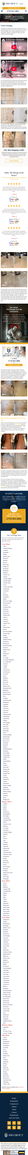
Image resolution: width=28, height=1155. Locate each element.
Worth (4, 797)
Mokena (5, 1063)
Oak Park (5, 712)
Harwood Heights (7, 631)
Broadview (6, 568)
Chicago (5, 576)
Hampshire (5, 903)
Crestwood (5, 591)
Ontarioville (6, 856)
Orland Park (6, 718)
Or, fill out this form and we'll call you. (14, 521)
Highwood (5, 956)
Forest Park (6, 611)
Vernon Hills (6, 1010)
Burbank (5, 572)
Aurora (5, 805)
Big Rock (5, 887)
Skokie (5, 759)
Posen (4, 732)
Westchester (6, 783)
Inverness (5, 647)
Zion (4, 1023)
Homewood (6, 643)
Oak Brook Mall (7, 852)
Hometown (6, 641)
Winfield (5, 874)
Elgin (4, 897)
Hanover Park (6, 627)
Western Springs (7, 785)
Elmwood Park (6, 603)
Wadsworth (6, 1015)
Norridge (5, 698)
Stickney (5, 765)
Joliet (4, 1057)
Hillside (5, 635)
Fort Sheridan (6, 935)
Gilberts (5, 901)
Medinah (5, 844)
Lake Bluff (5, 970)
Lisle (4, 840)
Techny (5, 775)
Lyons (4, 676)
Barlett (4, 808)
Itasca (4, 836)
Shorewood (6, 1078)
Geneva (5, 899)
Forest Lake (6, 933)
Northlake (5, 706)
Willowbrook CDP (7, 872)
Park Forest (6, 728)
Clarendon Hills (7, 820)
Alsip (4, 546)
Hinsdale (5, 834)
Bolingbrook (6, 1041)
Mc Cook (5, 684)
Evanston (5, 605)
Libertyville (6, 978)
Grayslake (5, 942)
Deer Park (5, 595)
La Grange (5, 657)
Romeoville (6, 1076)
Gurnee (5, 948)
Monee (5, 1065)
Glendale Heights (7, 832)
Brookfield (5, 570)
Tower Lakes (6, 1008)
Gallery (14, 1107)
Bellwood (5, 558)
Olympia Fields (7, 714)
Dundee (5, 893)
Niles (4, 696)
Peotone (5, 1072)
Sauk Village (6, 753)
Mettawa (5, 986)
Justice (4, 651)
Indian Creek (6, 958)
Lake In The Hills (7, 1033)
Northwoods (6, 848)
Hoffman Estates (7, 639)
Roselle (5, 858)
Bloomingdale (6, 814)
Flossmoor (5, 609)
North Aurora (6, 907)
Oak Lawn (5, 710)
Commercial (14, 1104)
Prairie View (6, 998)
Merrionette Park (7, 688)
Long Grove (6, 984)
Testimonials (14, 1115)
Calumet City (6, 574)
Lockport (5, 1059)
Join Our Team (14, 1118)
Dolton (5, 599)
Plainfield (5, 1074)
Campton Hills (6, 889)
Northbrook (6, 702)
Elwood (5, 1051)
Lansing (5, 666)
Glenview (5, 619)
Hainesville (6, 950)
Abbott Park (6, 919)
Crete (4, 593)
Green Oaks (6, 946)
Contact (14, 1112)
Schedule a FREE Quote (14, 8)
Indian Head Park (7, 645)
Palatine (5, 720)
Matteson (5, 680)
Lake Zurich (6, 976)
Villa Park (5, 860)
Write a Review (2, 11)
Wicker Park (6, 789)
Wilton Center (6, 1084)
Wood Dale (6, 876)
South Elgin (6, 913)
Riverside (5, 745)
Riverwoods (6, 1000)
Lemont (5, 668)
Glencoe (5, 617)
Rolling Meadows (7, 749)
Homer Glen (6, 1055)
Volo (4, 1012)
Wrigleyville (6, 799)
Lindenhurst (6, 982)
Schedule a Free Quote (14, 365)
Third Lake (6, 1006)
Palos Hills (5, 724)
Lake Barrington (7, 968)
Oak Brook (6, 850)
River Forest (6, 738)
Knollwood (6, 966)
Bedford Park (6, 556)
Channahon (6, 1045)
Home (14, 1098)
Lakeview (5, 664)
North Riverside (7, 700)
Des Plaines (6, 597)
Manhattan (5, 1061)
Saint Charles (6, 911)
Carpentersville (6, 891)
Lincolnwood (6, 672)
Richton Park (6, 736)
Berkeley (5, 560)
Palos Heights (6, 722)
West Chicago (6, 866)
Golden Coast (6, 623)
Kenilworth (6, 653)
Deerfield (5, 931)
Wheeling (5, 787)
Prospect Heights (7, 734)
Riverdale (5, 743)
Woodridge (6, 878)
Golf (4, 625)
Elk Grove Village (7, 601)
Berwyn (5, 562)
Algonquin (5, 1027)
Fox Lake (5, 938)
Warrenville (6, 862)
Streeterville (6, 771)
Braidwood (6, 1043)
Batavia (5, 810)
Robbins (5, 747)
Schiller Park (6, 757)
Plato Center (6, 909)
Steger (4, 763)
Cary (4, 1029)
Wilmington (6, 1082)
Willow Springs (7, 791)
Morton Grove (6, 692)
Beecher (5, 1039)
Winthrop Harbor (7, 1021)
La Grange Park (7, 661)
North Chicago (6, 992)
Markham (5, 678)
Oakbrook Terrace (7, 854)
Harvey (5, 629)
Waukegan (5, 1019)
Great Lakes (6, 944)
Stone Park (5, 767)
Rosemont (5, 751)
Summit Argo (6, 773)
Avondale (5, 550)
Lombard (5, 842)
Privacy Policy (17, 1145)
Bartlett (5, 554)
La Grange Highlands (8, 659)
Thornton (5, 777)
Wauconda (5, 1017)
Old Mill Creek (7, 994)
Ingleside (5, 960)
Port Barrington (7, 996)
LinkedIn (14, 1127)
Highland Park (6, 954)
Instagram (9, 1123)
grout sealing (18, 424)
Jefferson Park (6, 649)
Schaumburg (6, 755)
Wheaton (5, 870)
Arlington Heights (7, 548)
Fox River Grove (7, 1031)
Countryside (6, 589)
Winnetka (5, 795)
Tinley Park (6, 779)
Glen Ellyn (5, 830)
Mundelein (5, 988)
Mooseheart (6, 905)
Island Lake (6, 962)
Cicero (4, 584)
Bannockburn (6, 923)
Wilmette (5, 793)
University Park (7, 1080)
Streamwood (6, 769)
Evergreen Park (7, 607)
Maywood (5, 682)
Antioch (5, 921)
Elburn (4, 895)
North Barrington (7, 990)
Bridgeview (6, 566)
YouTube (9, 1127)
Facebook (14, 1123)
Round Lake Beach (8, 1004)
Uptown (5, 781)
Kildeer (5, 655)
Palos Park (5, 726)
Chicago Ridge (6, 580)
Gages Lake (6, 940)
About (14, 1109)
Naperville (5, 846)
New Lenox (6, 1070)
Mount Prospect (7, 694)
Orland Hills (6, 716)
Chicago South (6, 582)
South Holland (6, 761)
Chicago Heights (7, 578)
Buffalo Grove (6, 927)
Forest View (6, 613)
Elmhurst (5, 826)
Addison (5, 803)
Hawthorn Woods (7, 952)
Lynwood (5, 674)
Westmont (5, 868)
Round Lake (6, 1002)
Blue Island (6, 564)
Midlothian (5, 690)
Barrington (5, 552)
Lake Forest (6, 972)
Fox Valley (5, 828)
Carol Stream (6, 818)
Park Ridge (6, 730)
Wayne (5, 864)
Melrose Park (6, 686)
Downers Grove (7, 824)
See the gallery (14, 161)
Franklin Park (6, 615)
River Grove (6, 741)
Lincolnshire (6, 980)
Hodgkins (5, 637)
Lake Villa (5, 974)
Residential (14, 1101)
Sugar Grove (6, 915)
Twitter (19, 1123)
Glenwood (5, 621)
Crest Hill (5, 1047)
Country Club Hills (8, 587)
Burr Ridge (6, 816)
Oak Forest (6, 708)
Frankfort (5, 1053)
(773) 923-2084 (13, 11)
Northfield (5, 704)
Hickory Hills (6, 633)
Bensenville (6, 812)
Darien (4, 822)
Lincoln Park (6, 670)
